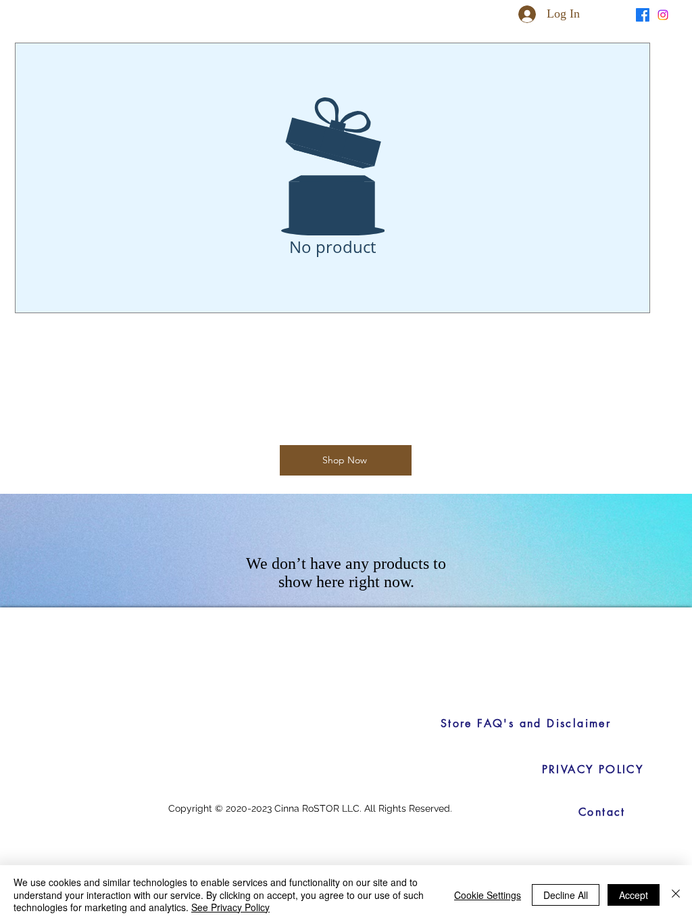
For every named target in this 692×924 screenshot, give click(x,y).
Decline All (565, 895)
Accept (633, 895)
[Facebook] (642, 15)
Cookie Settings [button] (487, 895)
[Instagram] (663, 15)
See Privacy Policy (230, 907)
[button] (615, 13)
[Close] (676, 894)
